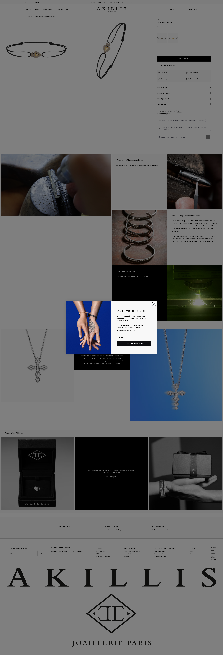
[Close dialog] (154, 304)
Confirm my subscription (134, 343)
